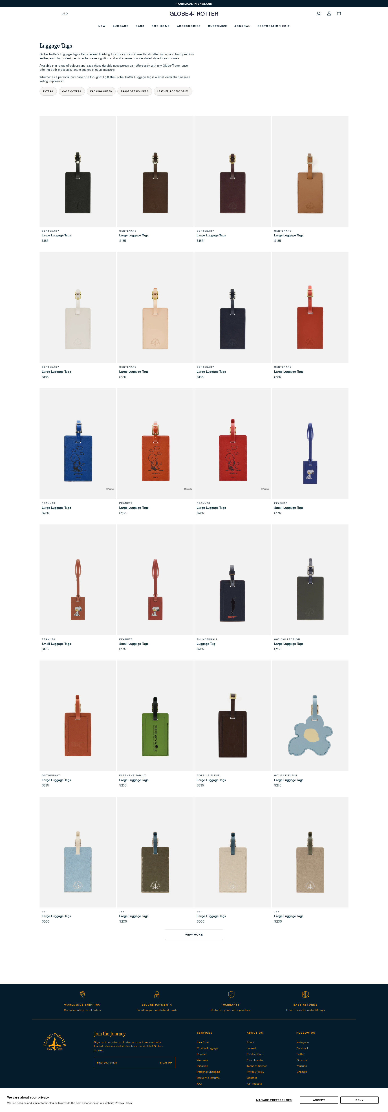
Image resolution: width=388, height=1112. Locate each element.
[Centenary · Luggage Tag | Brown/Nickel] (155, 181)
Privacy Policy (123, 1102)
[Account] (329, 13)
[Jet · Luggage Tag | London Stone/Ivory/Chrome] (310, 862)
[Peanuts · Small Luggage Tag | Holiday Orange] (78, 589)
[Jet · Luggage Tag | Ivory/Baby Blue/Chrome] (232, 862)
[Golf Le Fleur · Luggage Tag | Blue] (310, 725)
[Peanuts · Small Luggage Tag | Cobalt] (310, 453)
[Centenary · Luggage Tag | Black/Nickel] (78, 181)
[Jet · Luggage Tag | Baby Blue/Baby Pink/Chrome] (78, 862)
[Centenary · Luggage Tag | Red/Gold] (310, 317)
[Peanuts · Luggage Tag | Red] (232, 453)
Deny (359, 1100)
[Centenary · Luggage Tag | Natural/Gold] (155, 317)
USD (65, 13)
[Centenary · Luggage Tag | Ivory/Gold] (78, 317)
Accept (319, 1100)
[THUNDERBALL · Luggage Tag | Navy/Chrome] (232, 589)
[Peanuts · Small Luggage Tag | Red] (155, 589)
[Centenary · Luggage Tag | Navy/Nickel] (232, 317)
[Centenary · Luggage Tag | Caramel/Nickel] (310, 181)
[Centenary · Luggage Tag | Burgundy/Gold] (232, 181)
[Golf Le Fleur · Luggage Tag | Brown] (232, 725)
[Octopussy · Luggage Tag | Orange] (78, 725)
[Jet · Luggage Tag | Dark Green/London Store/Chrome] (155, 862)
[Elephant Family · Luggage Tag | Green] (155, 725)
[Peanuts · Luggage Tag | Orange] (155, 453)
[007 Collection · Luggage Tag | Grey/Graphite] (310, 589)
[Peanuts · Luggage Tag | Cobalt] (78, 453)
